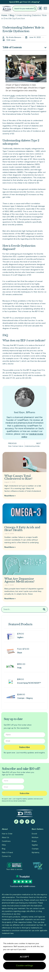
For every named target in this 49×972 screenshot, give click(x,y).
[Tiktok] (16, 821)
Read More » (9, 496)
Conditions (6, 841)
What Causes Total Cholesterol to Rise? (18, 477)
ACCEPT (24, 957)
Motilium (35, 837)
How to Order (7, 834)
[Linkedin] (33, 821)
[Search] (44, 609)
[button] (45, 8)
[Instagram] (22, 821)
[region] (24, 955)
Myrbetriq (35, 852)
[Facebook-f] (27, 821)
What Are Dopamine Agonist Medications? (19, 580)
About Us (5, 837)
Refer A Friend (7, 852)
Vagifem (35, 845)
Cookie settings (24, 965)
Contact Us (6, 856)
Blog (12, 15)
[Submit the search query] (34, 8)
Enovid (34, 834)
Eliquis (34, 841)
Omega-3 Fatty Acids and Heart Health (22, 529)
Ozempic (35, 849)
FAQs (4, 845)
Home (4, 15)
